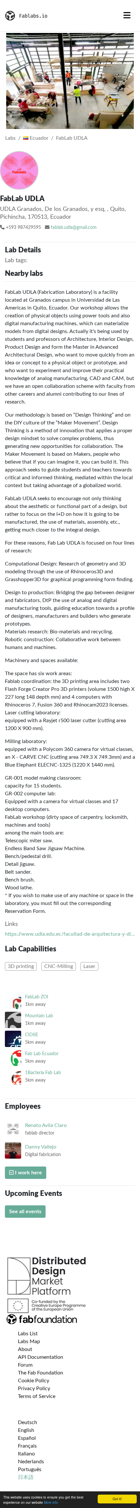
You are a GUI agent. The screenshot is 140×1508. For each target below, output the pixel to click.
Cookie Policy (33, 1380)
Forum (25, 1365)
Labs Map (29, 1341)
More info (51, 1502)
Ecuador (38, 138)
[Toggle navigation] (127, 16)
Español (27, 1438)
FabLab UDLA (72, 138)
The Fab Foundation (40, 1372)
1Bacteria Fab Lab (43, 1072)
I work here (28, 1172)
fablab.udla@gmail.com (74, 227)
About (25, 1349)
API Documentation (40, 1357)
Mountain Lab (39, 1015)
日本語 (26, 1477)
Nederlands (31, 1461)
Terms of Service (36, 1396)
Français (27, 1446)
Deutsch (27, 1422)
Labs (10, 138)
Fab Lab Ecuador (42, 1053)
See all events (25, 1211)
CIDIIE (31, 1034)
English (26, 1430)
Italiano (26, 1453)
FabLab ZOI (36, 996)
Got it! (117, 1498)
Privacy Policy (34, 1388)
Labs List (28, 1333)
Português (29, 1469)
